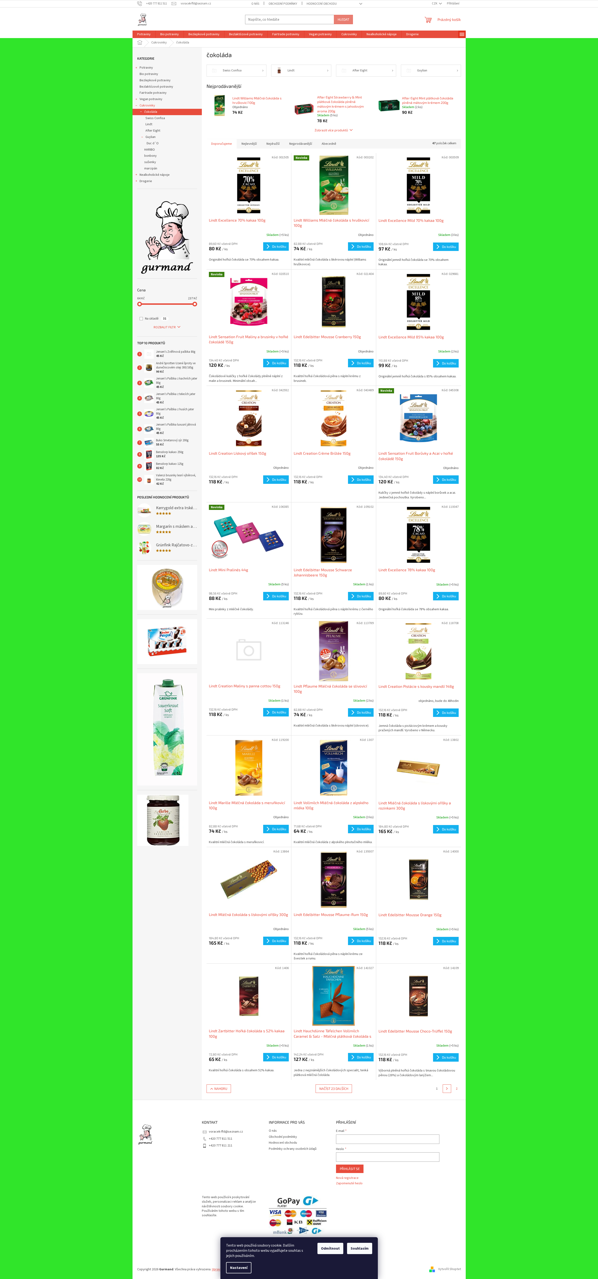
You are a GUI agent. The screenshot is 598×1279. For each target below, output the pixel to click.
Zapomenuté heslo (349, 1183)
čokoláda (150, 112)
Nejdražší (273, 143)
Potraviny (146, 67)
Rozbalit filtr (165, 327)
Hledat (343, 19)
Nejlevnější (249, 143)
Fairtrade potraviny (153, 92)
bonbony (150, 155)
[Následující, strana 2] (447, 1088)
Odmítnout (330, 1248)
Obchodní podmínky (283, 4)
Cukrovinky (147, 105)
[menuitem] (144, 34)
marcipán (150, 168)
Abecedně (329, 143)
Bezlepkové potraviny (155, 80)
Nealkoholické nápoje (155, 174)
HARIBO (149, 149)
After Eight (152, 130)
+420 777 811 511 (220, 1138)
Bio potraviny (149, 74)
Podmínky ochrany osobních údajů (293, 1148)
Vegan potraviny (151, 99)
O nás (255, 4)
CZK (435, 3)
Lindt (148, 124)
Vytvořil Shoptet (449, 1269)
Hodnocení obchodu (322, 4)
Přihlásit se (350, 1169)
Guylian (150, 137)
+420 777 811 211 (220, 1145)
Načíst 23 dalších (333, 1089)
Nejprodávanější (300, 143)
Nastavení (238, 1267)
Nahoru (220, 1089)
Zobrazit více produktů (331, 130)
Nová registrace (347, 1178)
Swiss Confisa (155, 118)
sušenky (150, 162)
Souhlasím (360, 1248)
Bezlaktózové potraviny (156, 86)
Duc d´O (153, 143)
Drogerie (146, 181)
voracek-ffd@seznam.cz (226, 1131)
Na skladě (155, 318)
